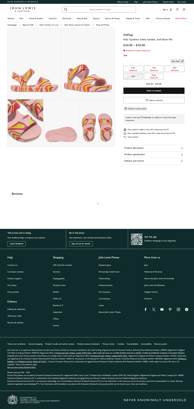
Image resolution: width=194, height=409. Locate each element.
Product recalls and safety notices (59, 344)
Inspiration (57, 312)
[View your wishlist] (177, 9)
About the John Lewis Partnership (159, 278)
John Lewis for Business (154, 285)
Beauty (96, 18)
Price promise (13, 292)
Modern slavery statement (88, 344)
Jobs (146, 265)
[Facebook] (145, 310)
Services (56, 271)
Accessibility (146, 344)
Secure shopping (35, 344)
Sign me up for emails (81, 244)
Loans (101, 305)
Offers (56, 318)
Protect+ (148, 298)
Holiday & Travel (133, 18)
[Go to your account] (170, 9)
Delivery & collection (16, 309)
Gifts (148, 18)
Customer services (15, 271)
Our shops (11, 285)
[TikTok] (186, 310)
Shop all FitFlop (102, 25)
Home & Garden (36, 18)
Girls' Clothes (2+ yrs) (48, 25)
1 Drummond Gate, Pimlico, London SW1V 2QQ (73, 353)
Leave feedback (16, 244)
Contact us (12, 265)
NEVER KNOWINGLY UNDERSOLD (22, 2)
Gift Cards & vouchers (62, 265)
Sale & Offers (181, 18)
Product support (14, 278)
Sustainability (132, 344)
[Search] (66, 9)
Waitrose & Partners (153, 271)
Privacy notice (109, 344)
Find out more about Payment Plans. (21, 367)
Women (10, 18)
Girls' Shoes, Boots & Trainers (77, 25)
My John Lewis (168, 2)
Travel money (104, 278)
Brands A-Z (58, 305)
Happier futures (151, 292)
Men (21, 18)
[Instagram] (178, 310)
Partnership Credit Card (109, 271)
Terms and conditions (16, 344)
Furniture (53, 18)
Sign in (165, 9)
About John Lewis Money (110, 312)
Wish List (57, 298)
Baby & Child (28, 25)
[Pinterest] (170, 310)
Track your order (14, 316)
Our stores (181, 2)
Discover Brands (163, 18)
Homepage (12, 25)
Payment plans (105, 265)
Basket (56, 292)
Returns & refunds (15, 322)
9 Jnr (129, 77)
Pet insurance (104, 292)
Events (56, 325)
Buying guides (59, 278)
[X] (153, 310)
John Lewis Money (150, 2)
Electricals (66, 18)
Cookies (120, 344)
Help (136, 2)
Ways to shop (122, 2)
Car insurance (104, 298)
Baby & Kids (82, 18)
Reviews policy (160, 344)
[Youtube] (162, 310)
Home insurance (105, 285)
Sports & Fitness (112, 18)
